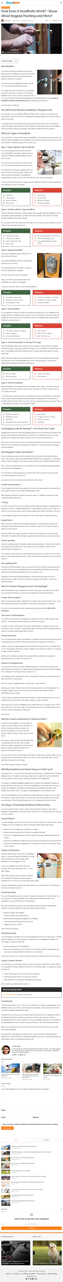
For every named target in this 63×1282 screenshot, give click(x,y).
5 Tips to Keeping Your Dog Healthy (20, 1171)
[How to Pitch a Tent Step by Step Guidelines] (5, 1159)
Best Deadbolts (11, 994)
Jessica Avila (7, 20)
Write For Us (31, 1276)
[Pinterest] (23, 1055)
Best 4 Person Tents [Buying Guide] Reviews (52, 1076)
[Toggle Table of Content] (15, 61)
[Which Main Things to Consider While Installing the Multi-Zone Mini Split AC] (31, 1068)
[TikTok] (25, 1055)
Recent (16, 1140)
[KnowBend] (13, 2)
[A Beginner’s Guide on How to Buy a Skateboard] (10, 1068)
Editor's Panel (5, 7)
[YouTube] (21, 1055)
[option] (15, 1253)
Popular (46, 1140)
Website (36, 1117)
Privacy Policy (41, 1274)
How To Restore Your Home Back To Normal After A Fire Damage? (28, 1176)
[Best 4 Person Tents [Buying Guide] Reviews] (52, 1068)
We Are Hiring (52, 1274)
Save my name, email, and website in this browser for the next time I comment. (30, 1124)
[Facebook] (15, 1055)
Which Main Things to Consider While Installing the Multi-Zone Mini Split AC (30, 1075)
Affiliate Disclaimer (29, 1274)
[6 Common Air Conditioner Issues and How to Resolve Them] (5, 1190)
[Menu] (2, 3)
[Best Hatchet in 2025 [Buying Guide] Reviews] (5, 1203)
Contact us (17, 1274)
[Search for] (61, 3)
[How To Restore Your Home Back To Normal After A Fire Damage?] (5, 1177)
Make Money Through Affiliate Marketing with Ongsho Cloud (27, 1182)
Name (3, 1110)
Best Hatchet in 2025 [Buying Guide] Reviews (23, 1201)
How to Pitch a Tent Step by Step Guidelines (22, 1158)
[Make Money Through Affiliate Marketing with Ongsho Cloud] (5, 1184)
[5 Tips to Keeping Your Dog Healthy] (5, 1172)
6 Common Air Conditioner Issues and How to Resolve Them (27, 1189)
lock (27, 868)
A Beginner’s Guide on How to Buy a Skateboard (10, 1075)
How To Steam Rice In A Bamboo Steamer (13, 1262)
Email (3, 1117)
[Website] (13, 1055)
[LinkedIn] (19, 1055)
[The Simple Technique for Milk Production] (5, 1196)
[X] (17, 1055)
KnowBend (42, 1271)
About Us (9, 1274)
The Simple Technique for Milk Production (22, 1195)
